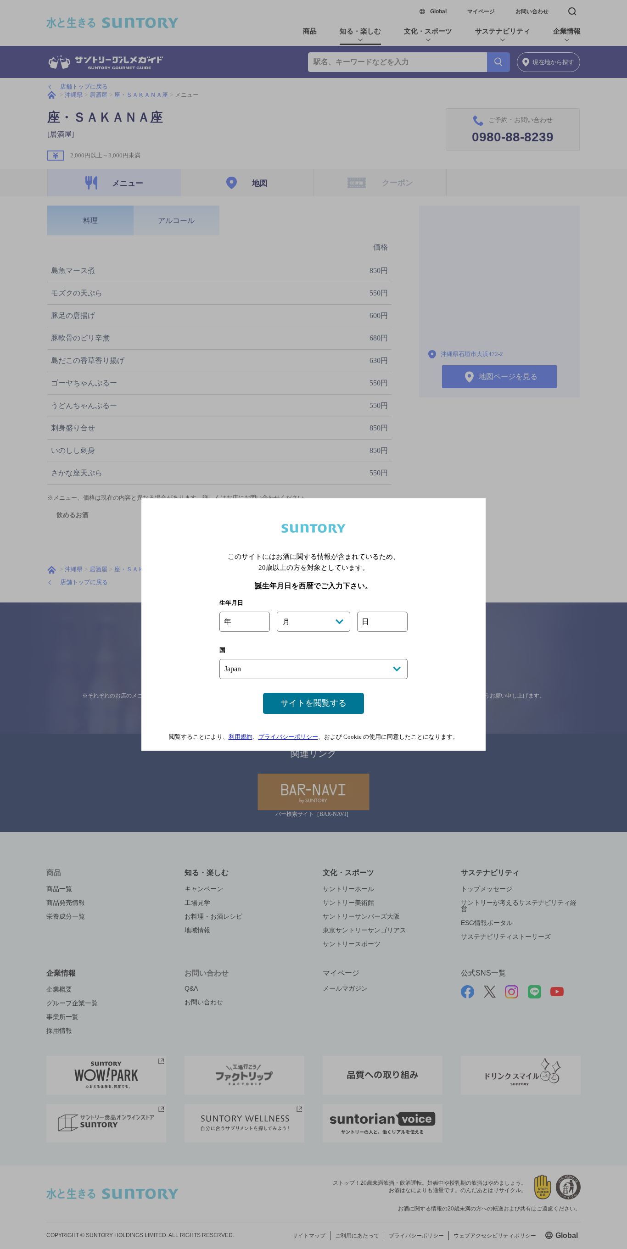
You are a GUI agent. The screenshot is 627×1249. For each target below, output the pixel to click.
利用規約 (240, 736)
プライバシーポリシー (288, 736)
